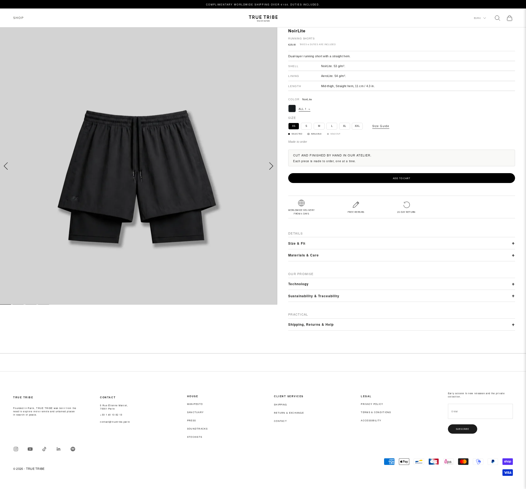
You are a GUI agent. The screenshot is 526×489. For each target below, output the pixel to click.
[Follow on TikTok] (44, 449)
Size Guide (380, 126)
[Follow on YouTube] (30, 449)
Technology (298, 283)
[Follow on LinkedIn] (58, 449)
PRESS (191, 420)
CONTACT (280, 420)
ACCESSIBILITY (371, 420)
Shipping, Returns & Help (311, 324)
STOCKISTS (194, 436)
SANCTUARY (195, 412)
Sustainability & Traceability (313, 295)
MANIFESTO (195, 403)
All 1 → (304, 109)
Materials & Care (303, 255)
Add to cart (401, 178)
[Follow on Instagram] (16, 449)
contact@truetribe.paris (115, 421)
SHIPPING (280, 404)
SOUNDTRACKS (197, 428)
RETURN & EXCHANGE (289, 412)
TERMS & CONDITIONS (376, 412)
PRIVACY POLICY (372, 403)
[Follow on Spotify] (73, 449)
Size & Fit (296, 243)
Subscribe (462, 429)
